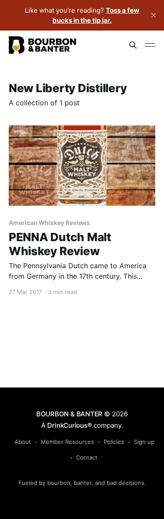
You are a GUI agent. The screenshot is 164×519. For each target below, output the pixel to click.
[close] (154, 15)
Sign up (144, 441)
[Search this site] (133, 45)
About (22, 441)
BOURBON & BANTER (69, 414)
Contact (87, 457)
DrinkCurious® (69, 425)
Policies (114, 441)
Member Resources (67, 441)
